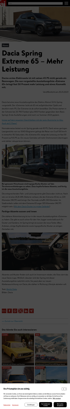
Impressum (15, 405)
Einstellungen (31, 404)
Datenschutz (6, 405)
